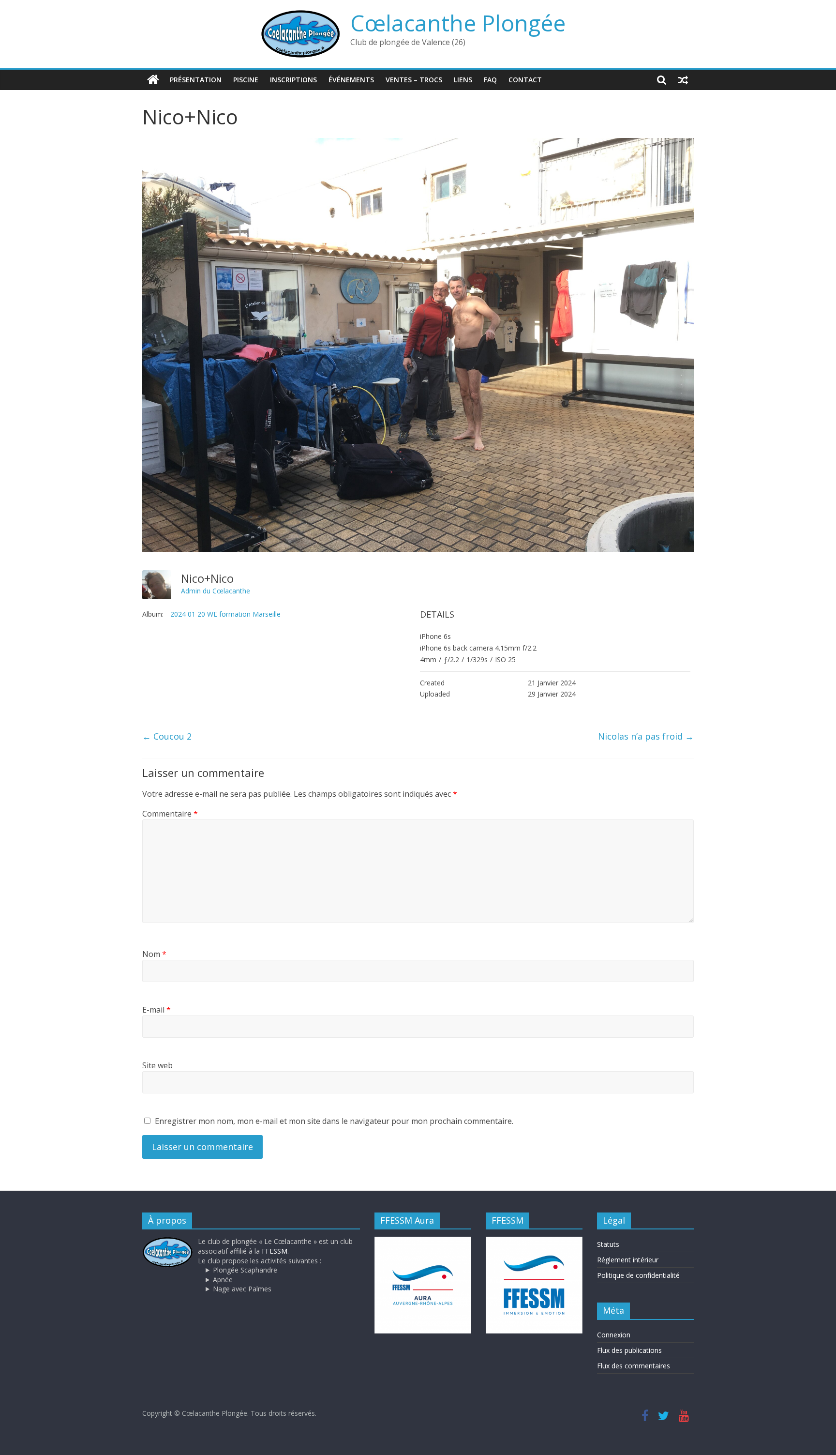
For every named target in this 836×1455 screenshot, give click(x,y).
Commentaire (170, 813)
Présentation (196, 79)
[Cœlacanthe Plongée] (153, 80)
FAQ (490, 79)
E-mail (156, 1009)
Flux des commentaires (633, 1365)
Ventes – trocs (414, 79)
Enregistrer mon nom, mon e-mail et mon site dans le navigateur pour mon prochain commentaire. (334, 1121)
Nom (154, 954)
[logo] (167, 1241)
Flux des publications (629, 1350)
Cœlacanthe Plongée (458, 23)
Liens (463, 79)
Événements (351, 79)
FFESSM (274, 1251)
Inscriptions (293, 79)
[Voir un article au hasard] (683, 80)
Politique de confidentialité (638, 1275)
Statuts (608, 1244)
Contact (525, 79)
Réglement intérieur (627, 1259)
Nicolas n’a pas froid (646, 736)
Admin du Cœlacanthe (215, 590)
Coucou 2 (167, 736)
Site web (157, 1065)
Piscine (245, 79)
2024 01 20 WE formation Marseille (225, 614)
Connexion (613, 1334)
